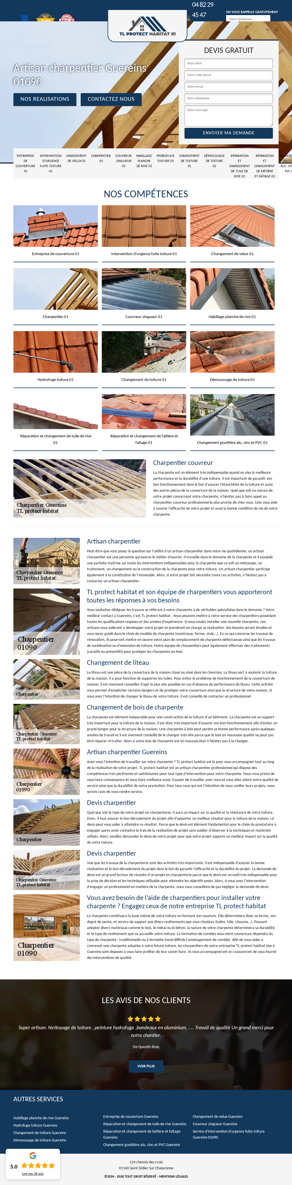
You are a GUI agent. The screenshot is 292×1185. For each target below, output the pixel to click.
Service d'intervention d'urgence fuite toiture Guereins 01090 (229, 1134)
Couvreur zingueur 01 (123, 161)
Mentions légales (173, 1176)
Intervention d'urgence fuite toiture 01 (51, 163)
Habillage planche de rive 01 (144, 161)
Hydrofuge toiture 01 (166, 158)
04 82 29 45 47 (202, 10)
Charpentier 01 (101, 158)
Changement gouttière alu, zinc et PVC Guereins (141, 1145)
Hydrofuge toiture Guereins (35, 1126)
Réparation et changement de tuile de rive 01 (239, 166)
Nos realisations (45, 99)
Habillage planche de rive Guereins (41, 1118)
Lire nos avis (33, 1174)
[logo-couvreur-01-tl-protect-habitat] (147, 25)
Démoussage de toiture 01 (214, 161)
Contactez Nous (111, 99)
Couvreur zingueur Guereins (215, 1124)
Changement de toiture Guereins (39, 1133)
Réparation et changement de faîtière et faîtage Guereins (142, 1134)
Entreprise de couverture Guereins (130, 1117)
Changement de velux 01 (76, 158)
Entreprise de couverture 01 (25, 163)
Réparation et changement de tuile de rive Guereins (144, 1124)
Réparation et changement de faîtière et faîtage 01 (264, 166)
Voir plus (146, 1066)
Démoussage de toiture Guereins (39, 1140)
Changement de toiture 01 (189, 161)
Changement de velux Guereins (217, 1117)
